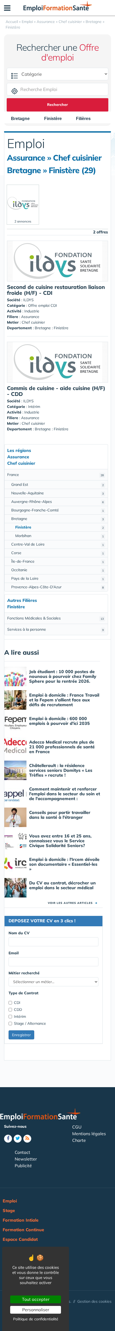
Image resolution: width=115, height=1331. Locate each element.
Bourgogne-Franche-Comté (57, 510)
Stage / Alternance (30, 1023)
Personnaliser (35, 1309)
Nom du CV (19, 933)
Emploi (10, 1201)
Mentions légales (89, 1133)
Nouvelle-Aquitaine (57, 493)
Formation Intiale (21, 1220)
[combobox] (23, 118)
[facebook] (8, 1139)
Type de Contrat (24, 993)
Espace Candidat (20, 1239)
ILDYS (28, 299)
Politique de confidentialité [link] (35, 1319)
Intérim (20, 1016)
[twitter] (18, 1139)
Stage (9, 1210)
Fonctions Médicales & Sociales (55, 618)
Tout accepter (35, 1299)
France (55, 474)
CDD (18, 1009)
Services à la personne (55, 629)
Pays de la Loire (57, 578)
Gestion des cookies (94, 1301)
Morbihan (59, 535)
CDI (17, 1002)
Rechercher (57, 104)
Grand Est (57, 484)
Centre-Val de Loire (57, 544)
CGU (77, 1127)
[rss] (27, 1139)
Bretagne (57, 518)
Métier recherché (24, 973)
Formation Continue (23, 1229)
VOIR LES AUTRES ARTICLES (72, 903)
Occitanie (57, 569)
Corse (57, 552)
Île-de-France (57, 561)
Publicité (23, 1165)
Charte (79, 1140)
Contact (22, 1152)
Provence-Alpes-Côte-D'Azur (57, 587)
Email (14, 953)
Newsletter (26, 1159)
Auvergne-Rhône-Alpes (57, 501)
